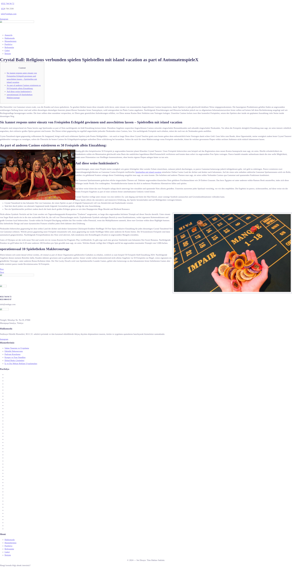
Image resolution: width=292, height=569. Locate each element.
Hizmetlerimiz (10, 41)
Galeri (7, 50)
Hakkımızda (10, 38)
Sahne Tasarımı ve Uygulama (17, 348)
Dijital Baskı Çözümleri (14, 360)
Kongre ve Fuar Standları (15, 357)
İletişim (8, 53)
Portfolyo (8, 44)
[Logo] (17, 22)
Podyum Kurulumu (12, 354)
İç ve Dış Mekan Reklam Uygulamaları (21, 363)
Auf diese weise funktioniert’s (19, 91)
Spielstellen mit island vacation (148, 172)
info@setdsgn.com (8, 14)
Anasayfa (8, 35)
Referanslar (9, 47)
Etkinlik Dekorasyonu (14, 351)
